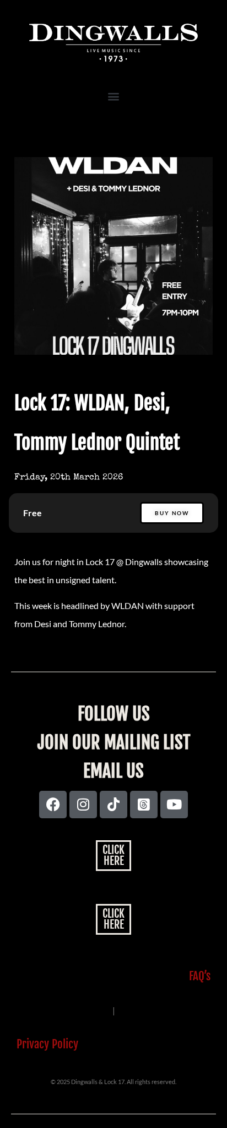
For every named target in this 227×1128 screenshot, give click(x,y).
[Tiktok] (113, 804)
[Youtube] (174, 804)
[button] (114, 96)
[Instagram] (83, 804)
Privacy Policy (47, 1044)
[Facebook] (53, 804)
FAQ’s (199, 976)
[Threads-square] (144, 804)
